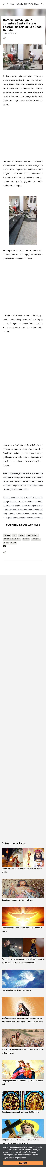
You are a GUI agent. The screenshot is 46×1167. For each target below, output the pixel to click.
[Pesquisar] (42, 4)
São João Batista (10, 543)
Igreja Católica (32, 535)
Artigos (7, 535)
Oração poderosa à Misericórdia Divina (17, 900)
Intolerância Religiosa (12, 539)
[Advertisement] (23, 133)
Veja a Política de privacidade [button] (14, 1158)
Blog (14, 535)
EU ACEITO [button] (23, 1163)
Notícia (26, 539)
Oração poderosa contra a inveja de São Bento (20, 1112)
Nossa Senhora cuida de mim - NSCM (23, 4)
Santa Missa (36, 539)
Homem (21, 535)
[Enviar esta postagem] (4, 547)
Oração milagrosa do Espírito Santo (16, 990)
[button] (4, 38)
